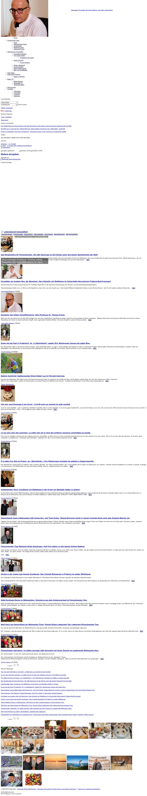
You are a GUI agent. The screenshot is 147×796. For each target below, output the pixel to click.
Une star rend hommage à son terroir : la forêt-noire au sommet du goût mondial (35, 404)
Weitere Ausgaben (10, 154)
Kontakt (13, 144)
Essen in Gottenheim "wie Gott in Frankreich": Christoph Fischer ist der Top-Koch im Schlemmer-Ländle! (33, 131)
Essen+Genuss (49, 234)
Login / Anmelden (6, 117)
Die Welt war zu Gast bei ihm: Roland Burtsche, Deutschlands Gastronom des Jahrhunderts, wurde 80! (33, 129)
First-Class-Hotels (18, 234)
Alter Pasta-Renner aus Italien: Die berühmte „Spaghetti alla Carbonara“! (23, 711)
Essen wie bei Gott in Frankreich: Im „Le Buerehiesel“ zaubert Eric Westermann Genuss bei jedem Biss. (45, 343)
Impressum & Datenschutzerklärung (20, 145)
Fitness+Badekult (38, 234)
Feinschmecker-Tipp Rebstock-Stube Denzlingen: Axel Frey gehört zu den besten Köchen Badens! (43, 546)
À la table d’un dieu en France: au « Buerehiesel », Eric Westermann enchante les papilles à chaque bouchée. (47, 461)
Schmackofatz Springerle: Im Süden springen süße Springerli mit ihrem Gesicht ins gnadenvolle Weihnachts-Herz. (50, 650)
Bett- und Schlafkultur (71, 234)
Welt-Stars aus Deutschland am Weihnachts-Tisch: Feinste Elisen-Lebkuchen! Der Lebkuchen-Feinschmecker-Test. (50, 624)
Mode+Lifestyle (28, 234)
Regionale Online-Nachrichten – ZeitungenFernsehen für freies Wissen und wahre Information (46, 789)
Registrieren (4, 120)
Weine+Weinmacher (59, 234)
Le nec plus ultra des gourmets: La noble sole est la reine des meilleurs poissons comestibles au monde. (46, 433)
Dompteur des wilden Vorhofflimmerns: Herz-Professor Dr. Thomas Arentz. (33, 315)
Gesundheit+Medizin (7, 234)
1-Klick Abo (8, 111)
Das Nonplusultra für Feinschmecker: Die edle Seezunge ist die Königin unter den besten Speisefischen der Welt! (36, 126)
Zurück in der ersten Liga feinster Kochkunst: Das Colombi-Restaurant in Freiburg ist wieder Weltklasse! (46, 574)
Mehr (88, 259)
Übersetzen (6, 147)
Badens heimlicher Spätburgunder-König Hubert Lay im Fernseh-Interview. (33, 376)
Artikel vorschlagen (7, 108)
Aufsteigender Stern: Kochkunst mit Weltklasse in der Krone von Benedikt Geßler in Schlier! (40, 490)
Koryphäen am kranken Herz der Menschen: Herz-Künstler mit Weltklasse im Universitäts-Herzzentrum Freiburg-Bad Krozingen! (56, 281)
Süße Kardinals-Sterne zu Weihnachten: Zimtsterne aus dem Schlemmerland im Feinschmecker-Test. (44, 600)
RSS (4, 145)
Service (5, 144)
